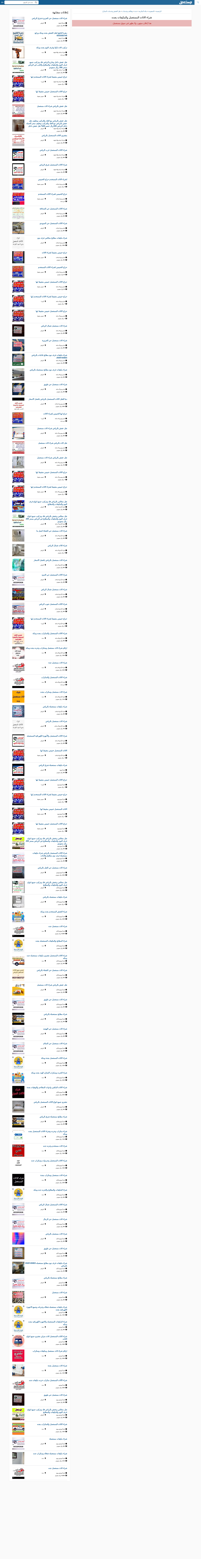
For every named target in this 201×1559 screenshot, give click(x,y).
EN (2, 2)
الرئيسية (158, 11)
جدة (135, 11)
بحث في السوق (28, 2)
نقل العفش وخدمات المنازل (111, 11)
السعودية (151, 11)
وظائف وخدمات (127, 11)
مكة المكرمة (143, 11)
